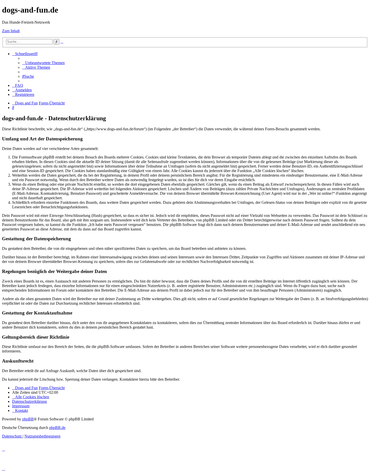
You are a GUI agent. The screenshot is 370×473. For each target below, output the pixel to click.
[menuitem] (43, 63)
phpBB (28, 419)
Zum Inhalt (11, 31)
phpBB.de (57, 427)
